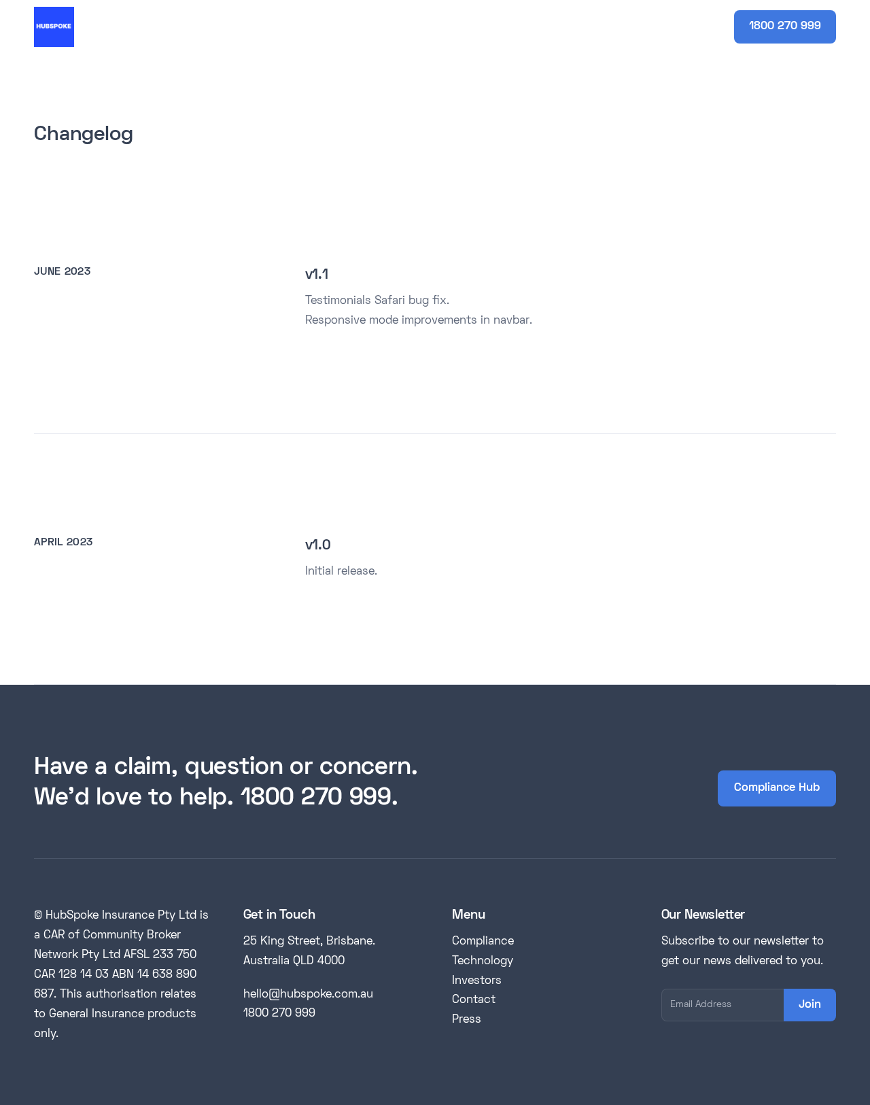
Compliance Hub (777, 788)
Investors (477, 981)
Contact (473, 1000)
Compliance (483, 941)
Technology (482, 961)
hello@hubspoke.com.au (308, 994)
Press (466, 1020)
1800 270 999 (785, 26)
